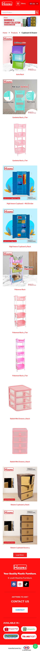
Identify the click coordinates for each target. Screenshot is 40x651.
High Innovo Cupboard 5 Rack (20, 246)
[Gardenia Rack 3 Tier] (20, 97)
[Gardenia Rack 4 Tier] (20, 140)
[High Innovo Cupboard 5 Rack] (20, 226)
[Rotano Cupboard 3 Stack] (20, 484)
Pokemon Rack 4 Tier (20, 332)
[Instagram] (20, 584)
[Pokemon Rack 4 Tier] (20, 312)
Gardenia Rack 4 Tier (20, 160)
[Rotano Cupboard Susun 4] (20, 527)
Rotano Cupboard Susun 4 (20, 548)
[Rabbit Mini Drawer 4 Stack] (20, 441)
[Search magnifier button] (37, 12)
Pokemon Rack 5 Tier (20, 376)
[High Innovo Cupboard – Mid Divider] (20, 183)
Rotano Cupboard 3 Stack (20, 505)
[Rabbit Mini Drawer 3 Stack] (20, 398)
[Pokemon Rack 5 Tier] (20, 355)
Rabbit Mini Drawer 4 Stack (20, 462)
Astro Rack (20, 74)
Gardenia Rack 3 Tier (20, 117)
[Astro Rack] (20, 54)
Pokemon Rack (20, 289)
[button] (20, 4)
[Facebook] (14, 584)
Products (14, 33)
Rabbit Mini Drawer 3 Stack (20, 419)
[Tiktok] (26, 584)
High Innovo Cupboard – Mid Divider (20, 203)
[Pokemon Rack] (20, 269)
